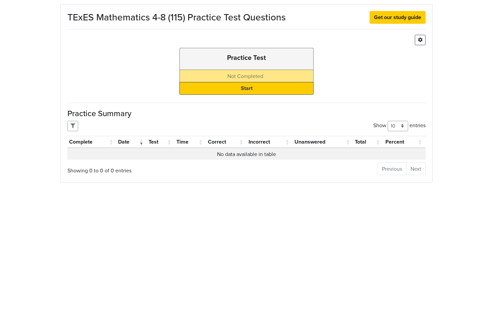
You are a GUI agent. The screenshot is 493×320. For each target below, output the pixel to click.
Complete (81, 142)
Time (182, 142)
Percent (394, 142)
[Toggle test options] (420, 40)
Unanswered (309, 142)
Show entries (399, 125)
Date (123, 142)
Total (360, 142)
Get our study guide (397, 17)
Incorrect (259, 142)
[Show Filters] (72, 126)
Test (153, 142)
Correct (217, 142)
